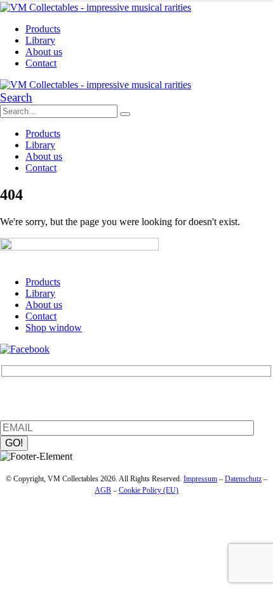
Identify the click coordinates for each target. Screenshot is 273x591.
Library (40, 40)
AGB (103, 490)
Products (42, 28)
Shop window (53, 327)
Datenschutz (243, 478)
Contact (41, 63)
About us (43, 51)
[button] (16, 97)
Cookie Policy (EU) (148, 490)
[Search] (125, 114)
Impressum (200, 478)
